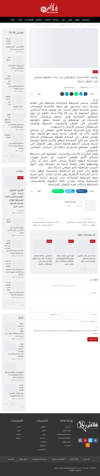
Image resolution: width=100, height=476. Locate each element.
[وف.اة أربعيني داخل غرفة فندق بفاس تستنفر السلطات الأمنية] (17, 285)
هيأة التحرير (66, 431)
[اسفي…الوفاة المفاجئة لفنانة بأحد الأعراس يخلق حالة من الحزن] (17, 222)
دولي (63, 20)
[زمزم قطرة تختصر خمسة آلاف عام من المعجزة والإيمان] (10, 347)
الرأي (13, 20)
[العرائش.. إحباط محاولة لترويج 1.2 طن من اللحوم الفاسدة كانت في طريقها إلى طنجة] (42, 246)
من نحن (67, 427)
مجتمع (39, 20)
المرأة (18, 434)
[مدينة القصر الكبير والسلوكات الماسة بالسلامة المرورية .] (10, 388)
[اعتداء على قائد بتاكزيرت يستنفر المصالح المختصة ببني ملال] (85, 246)
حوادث (19, 20)
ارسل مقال (66, 442)
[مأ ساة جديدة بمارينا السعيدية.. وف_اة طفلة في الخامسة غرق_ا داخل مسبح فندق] (17, 264)
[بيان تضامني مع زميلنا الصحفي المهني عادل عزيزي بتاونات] (17, 79)
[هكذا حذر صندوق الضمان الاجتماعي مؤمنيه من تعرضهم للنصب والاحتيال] (17, 118)
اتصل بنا (67, 446)
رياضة (18, 438)
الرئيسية (85, 20)
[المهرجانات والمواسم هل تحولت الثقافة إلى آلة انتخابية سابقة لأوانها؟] (10, 367)
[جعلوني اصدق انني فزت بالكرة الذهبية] (17, 100)
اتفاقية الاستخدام (64, 438)
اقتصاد (47, 20)
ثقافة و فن (29, 20)
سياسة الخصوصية (63, 434)
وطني (70, 20)
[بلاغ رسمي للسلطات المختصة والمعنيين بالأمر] (17, 60)
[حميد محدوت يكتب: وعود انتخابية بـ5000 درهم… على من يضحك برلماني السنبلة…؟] (10, 327)
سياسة (56, 20)
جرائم (95, 72)
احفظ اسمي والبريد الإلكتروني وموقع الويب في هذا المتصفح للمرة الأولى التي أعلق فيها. (65, 332)
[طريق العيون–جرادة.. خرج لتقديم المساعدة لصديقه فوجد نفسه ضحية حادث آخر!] (14, 181)
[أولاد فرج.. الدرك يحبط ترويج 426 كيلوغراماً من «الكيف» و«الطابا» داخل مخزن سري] (64, 246)
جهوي (77, 20)
